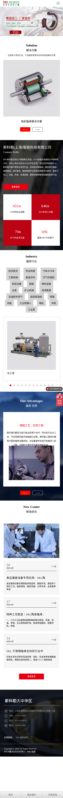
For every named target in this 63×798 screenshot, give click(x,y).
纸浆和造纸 (36, 297)
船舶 (31, 284)
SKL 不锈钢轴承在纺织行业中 (24, 651)
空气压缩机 (49, 277)
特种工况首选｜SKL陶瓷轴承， (25, 614)
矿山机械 (29, 290)
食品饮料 (30, 277)
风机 (53, 303)
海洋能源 (46, 290)
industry (31, 256)
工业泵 (31, 309)
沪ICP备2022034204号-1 (14, 752)
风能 (9, 303)
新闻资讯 (31, 511)
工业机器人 (25, 303)
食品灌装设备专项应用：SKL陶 (25, 577)
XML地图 (31, 752)
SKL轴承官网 (22, 737)
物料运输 (46, 284)
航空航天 (13, 271)
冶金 (14, 290)
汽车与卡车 (49, 271)
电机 (41, 303)
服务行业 (31, 261)
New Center (31, 507)
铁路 (52, 297)
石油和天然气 (15, 297)
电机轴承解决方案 (31, 121)
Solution (31, 45)
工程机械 (13, 277)
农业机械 (30, 271)
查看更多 (16, 187)
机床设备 (16, 284)
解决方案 (31, 50)
